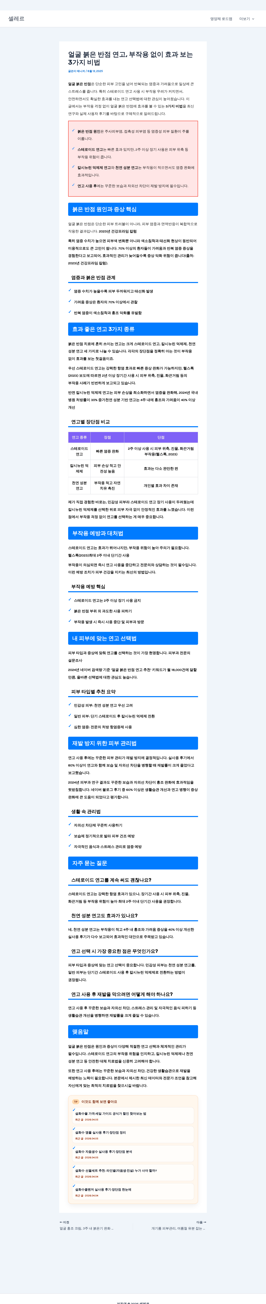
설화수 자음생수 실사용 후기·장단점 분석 (103, 1152)
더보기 (244, 19)
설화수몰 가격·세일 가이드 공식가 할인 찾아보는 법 (110, 1113)
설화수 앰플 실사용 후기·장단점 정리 (100, 1132)
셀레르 (16, 18)
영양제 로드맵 (221, 19)
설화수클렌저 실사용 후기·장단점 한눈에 (103, 1189)
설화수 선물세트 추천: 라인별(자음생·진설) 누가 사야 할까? (116, 1170)
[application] (252, 18)
